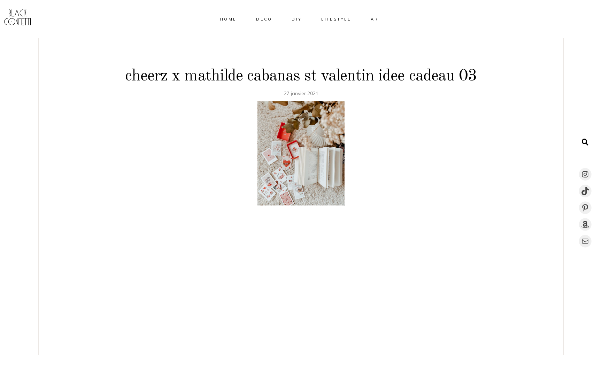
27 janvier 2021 (301, 93)
